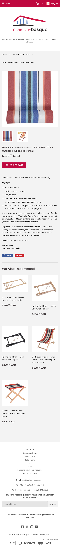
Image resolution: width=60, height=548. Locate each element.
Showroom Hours (30, 453)
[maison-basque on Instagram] (31, 527)
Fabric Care (30, 460)
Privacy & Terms (30, 473)
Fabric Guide (30, 456)
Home (4, 54)
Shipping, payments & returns (30, 470)
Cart (42, 3)
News (30, 466)
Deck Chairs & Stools (21, 54)
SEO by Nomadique (50, 539)
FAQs (30, 463)
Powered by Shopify (40, 534)
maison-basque (22, 534)
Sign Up (52, 504)
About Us (30, 449)
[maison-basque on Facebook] (22, 527)
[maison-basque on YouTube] (36, 527)
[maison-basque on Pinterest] (27, 527)
